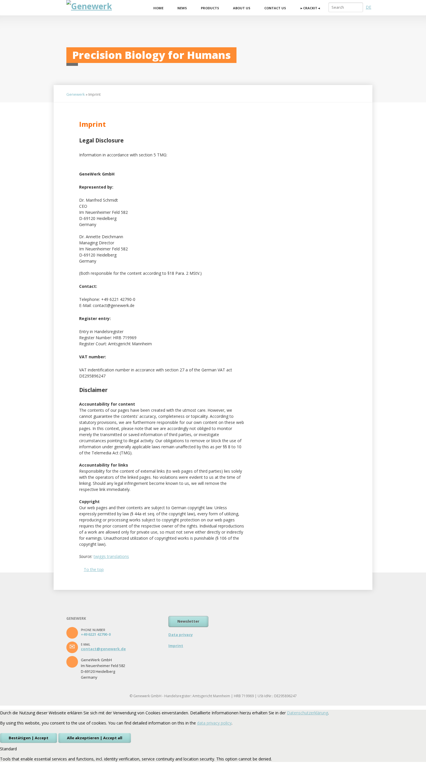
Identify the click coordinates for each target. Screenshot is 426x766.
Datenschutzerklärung (307, 713)
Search (358, 7)
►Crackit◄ (310, 8)
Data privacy (180, 634)
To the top (94, 569)
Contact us (275, 8)
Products (210, 8)
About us (241, 8)
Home (158, 8)
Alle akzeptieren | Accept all (94, 737)
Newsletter (188, 621)
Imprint (175, 645)
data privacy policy (214, 723)
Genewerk (75, 94)
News (182, 8)
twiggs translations (111, 556)
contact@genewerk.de (103, 648)
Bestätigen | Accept (28, 737)
